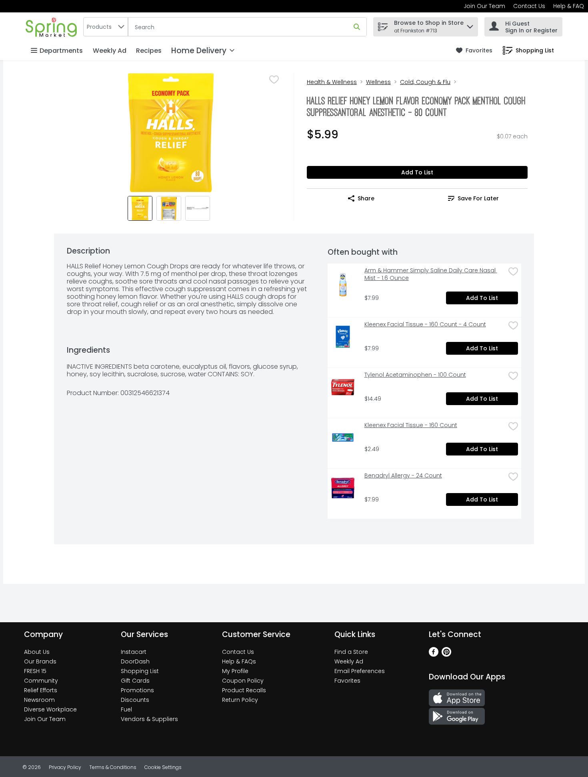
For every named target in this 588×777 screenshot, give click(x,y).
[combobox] (105, 26)
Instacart (133, 652)
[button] (470, 25)
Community (41, 681)
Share (366, 198)
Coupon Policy (243, 681)
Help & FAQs (239, 661)
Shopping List (140, 671)
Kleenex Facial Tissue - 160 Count (410, 425)
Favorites (347, 681)
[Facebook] (433, 654)
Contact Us (529, 6)
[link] (474, 50)
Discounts (135, 700)
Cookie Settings (163, 767)
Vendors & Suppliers (149, 719)
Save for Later (478, 198)
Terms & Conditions (112, 767)
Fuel (126, 709)
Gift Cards (135, 681)
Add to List (417, 172)
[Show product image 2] (168, 208)
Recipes (149, 50)
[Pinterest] (446, 654)
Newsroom (39, 700)
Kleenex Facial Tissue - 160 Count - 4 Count (425, 324)
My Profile (235, 671)
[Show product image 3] (197, 208)
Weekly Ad (109, 50)
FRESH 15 (35, 671)
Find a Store (351, 652)
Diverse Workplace (50, 709)
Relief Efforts (40, 690)
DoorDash (135, 661)
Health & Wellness (332, 82)
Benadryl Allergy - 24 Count (403, 475)
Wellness (378, 82)
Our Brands (40, 661)
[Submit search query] (356, 26)
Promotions (137, 690)
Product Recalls (244, 690)
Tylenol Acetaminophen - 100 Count (415, 375)
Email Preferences (359, 671)
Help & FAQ (568, 6)
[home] (53, 26)
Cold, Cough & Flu (425, 82)
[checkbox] (274, 79)
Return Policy (240, 700)
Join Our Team (484, 6)
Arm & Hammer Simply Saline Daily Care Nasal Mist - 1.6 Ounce (430, 274)
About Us (37, 652)
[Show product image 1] (140, 208)
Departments (61, 50)
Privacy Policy (65, 767)
